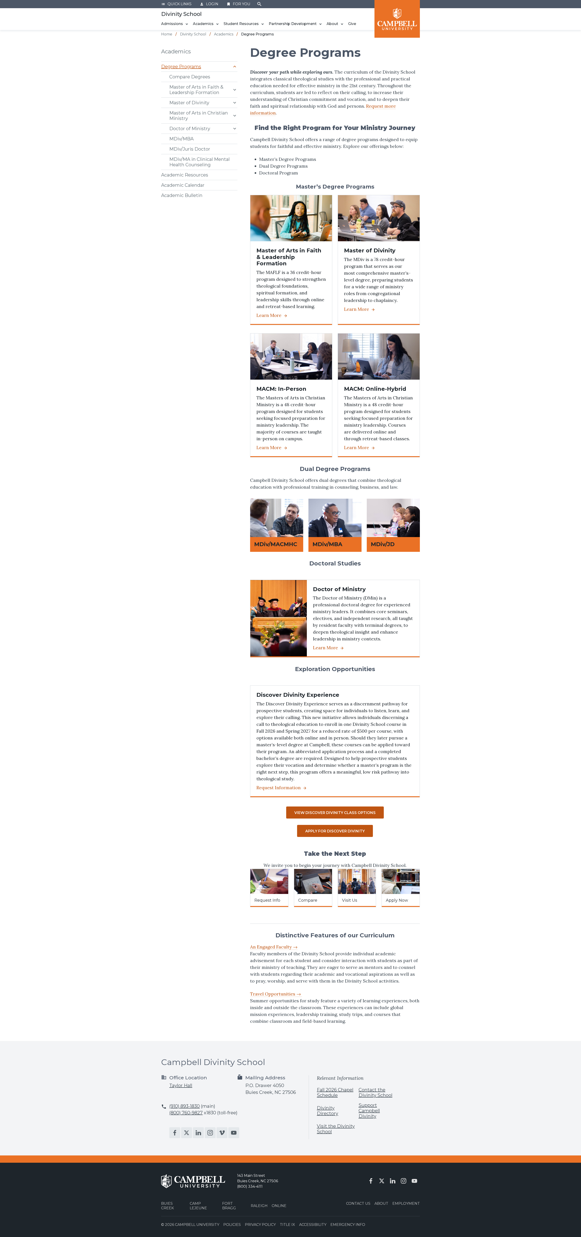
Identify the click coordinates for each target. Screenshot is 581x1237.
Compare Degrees (189, 77)
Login (209, 4)
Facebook (174, 1132)
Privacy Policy (260, 1224)
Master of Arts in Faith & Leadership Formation (196, 89)
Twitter (186, 1132)
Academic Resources (184, 175)
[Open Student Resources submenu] (263, 24)
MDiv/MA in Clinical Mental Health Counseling (199, 162)
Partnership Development (293, 24)
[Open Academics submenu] (217, 24)
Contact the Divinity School (375, 1092)
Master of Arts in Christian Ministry (198, 115)
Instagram (210, 1132)
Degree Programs (181, 66)
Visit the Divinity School (336, 1128)
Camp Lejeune (198, 1205)
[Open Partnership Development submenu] (320, 24)
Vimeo (222, 1132)
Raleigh (259, 1206)
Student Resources (241, 24)
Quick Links (176, 4)
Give (352, 24)
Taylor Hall (180, 1085)
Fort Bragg (229, 1205)
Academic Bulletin (181, 195)
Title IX (287, 1224)
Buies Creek (167, 1205)
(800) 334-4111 (250, 1186)
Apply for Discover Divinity (335, 831)
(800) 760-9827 (186, 1112)
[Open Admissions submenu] (187, 24)
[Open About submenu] (342, 24)
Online (279, 1206)
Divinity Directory (327, 1110)
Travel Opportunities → (276, 994)
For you (238, 4)
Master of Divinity (189, 102)
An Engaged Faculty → (274, 947)
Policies (232, 1224)
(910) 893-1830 (184, 1106)
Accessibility (312, 1224)
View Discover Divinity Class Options (335, 813)
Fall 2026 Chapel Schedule (335, 1092)
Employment (406, 1203)
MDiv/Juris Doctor (189, 149)
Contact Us (358, 1203)
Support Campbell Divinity (369, 1111)
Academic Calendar (182, 185)
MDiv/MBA (181, 139)
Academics (203, 24)
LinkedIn (198, 1132)
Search (259, 4)
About (332, 24)
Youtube (233, 1132)
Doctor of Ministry (189, 128)
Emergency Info (347, 1224)
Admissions (172, 24)
